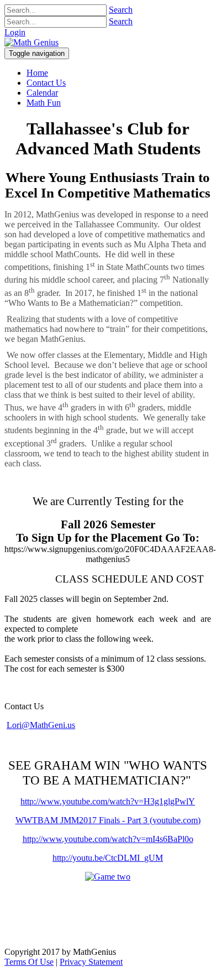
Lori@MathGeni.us (41, 725)
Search (121, 9)
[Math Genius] (31, 42)
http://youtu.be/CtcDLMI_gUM (107, 857)
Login (14, 32)
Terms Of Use (29, 961)
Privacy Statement (91, 961)
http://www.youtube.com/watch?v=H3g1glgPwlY (107, 801)
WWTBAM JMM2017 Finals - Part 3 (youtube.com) (108, 820)
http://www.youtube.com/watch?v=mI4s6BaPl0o (108, 839)
